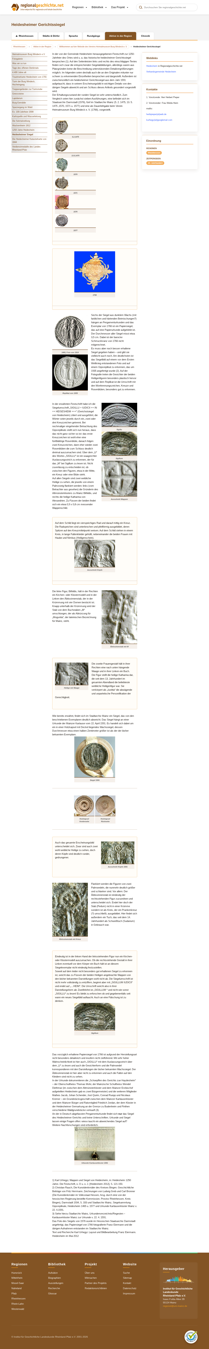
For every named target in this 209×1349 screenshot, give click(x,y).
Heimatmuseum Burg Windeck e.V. (28, 54)
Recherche (54, 1288)
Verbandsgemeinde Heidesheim (161, 71)
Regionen (78, 7)
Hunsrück (16, 1272)
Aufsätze (53, 1272)
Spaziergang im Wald (22, 107)
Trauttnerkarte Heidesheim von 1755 (29, 77)
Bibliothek (98, 7)
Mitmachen (91, 1277)
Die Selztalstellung (21, 121)
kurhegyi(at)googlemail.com (159, 120)
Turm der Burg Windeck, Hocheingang (23, 83)
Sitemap (127, 1277)
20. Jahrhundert (155, 163)
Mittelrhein (16, 1277)
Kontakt (127, 1283)
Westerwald (17, 1309)
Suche (126, 1272)
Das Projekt (118, 7)
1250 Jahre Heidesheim (23, 130)
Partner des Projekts (96, 1283)
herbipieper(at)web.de (156, 114)
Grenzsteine (18, 93)
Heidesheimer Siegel (22, 134)
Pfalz (14, 1293)
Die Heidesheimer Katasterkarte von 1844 (29, 140)
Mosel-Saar (17, 1283)
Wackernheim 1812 (21, 125)
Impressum (129, 1293)
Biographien (54, 1277)
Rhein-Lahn (17, 1303)
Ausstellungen (55, 1283)
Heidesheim (151, 66)
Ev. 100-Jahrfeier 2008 (22, 112)
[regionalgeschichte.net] (37, 7)
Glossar (52, 1293)
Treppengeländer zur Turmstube (27, 89)
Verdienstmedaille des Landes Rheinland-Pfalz (26, 148)
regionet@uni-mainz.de (175, 1306)
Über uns (90, 1272)
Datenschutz (130, 1288)
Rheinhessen (154, 153)
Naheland (16, 1288)
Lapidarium (17, 98)
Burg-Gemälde (19, 102)
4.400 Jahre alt (19, 72)
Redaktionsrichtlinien (96, 1288)
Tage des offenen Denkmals (25, 68)
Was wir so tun (19, 63)
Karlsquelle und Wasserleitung (26, 116)
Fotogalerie (17, 59)
